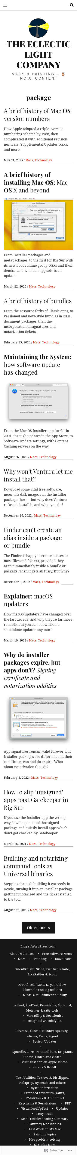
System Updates (44, 1041)
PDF (68, 1103)
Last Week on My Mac (45, 1129)
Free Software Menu (57, 953)
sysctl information (44, 1088)
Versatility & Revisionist (45, 1015)
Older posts (38, 927)
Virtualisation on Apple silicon (45, 1062)
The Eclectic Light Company (38, 54)
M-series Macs (44, 1144)
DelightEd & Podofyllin (45, 1021)
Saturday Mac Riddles (45, 1124)
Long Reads (44, 1113)
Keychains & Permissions (38, 1103)
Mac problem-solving (45, 1139)
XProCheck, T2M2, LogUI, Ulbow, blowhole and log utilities (42, 987)
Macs (29, 160)
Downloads (63, 959)
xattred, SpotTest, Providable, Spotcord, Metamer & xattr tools (42, 1008)
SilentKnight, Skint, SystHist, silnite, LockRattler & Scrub (42, 971)
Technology (43, 160)
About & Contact (22, 953)
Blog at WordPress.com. (38, 946)
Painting (40, 959)
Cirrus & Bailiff (44, 1067)
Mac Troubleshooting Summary (44, 1119)
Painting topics (45, 1134)
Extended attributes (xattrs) (44, 1093)
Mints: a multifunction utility (45, 995)
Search (70, 5)
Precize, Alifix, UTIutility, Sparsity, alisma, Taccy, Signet (42, 1033)
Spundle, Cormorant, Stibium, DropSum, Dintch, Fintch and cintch (42, 1054)
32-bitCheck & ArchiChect (44, 1098)
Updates (62, 1108)
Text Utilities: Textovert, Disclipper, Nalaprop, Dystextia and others (42, 1080)
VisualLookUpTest (34, 1108)
